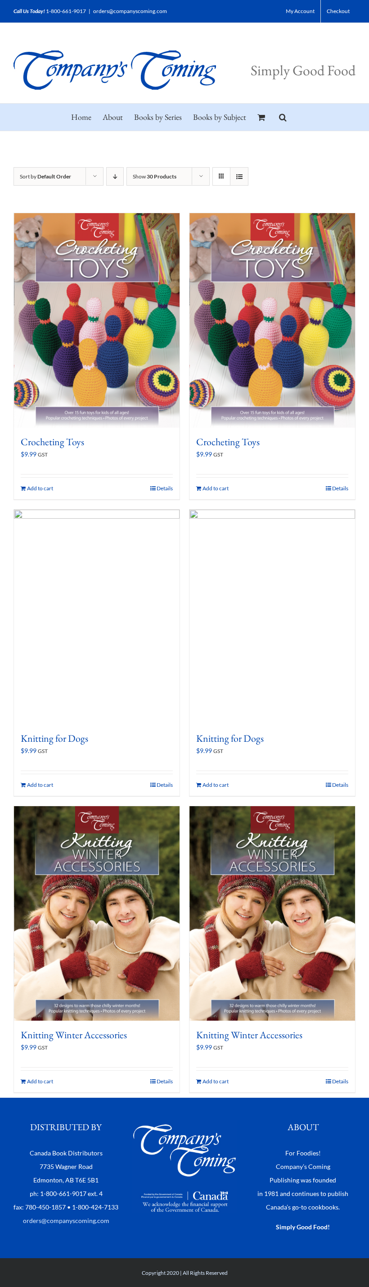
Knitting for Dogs (54, 738)
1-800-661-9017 (66, 11)
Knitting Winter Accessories (74, 1034)
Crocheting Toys (52, 441)
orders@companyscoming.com (130, 11)
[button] (283, 117)
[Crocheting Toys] (97, 320)
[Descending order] (115, 176)
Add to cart (40, 488)
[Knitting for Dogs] (97, 617)
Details (165, 488)
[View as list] (239, 176)
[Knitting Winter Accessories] (97, 913)
